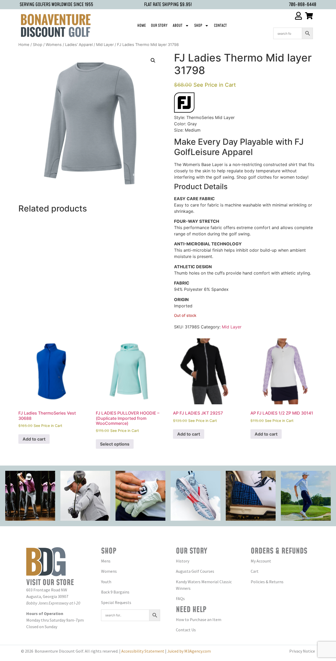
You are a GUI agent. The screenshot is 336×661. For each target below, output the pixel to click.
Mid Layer (105, 44)
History (182, 561)
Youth (106, 581)
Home (141, 25)
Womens (54, 44)
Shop (198, 25)
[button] (153, 60)
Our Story (159, 25)
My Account (261, 561)
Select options (114, 444)
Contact (220, 25)
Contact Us (186, 629)
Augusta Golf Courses (195, 571)
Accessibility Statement (142, 651)
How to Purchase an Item (198, 619)
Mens (106, 561)
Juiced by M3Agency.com (189, 651)
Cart (255, 571)
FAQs (180, 598)
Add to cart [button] (34, 439)
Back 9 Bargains (115, 592)
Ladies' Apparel (79, 44)
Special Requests (116, 602)
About (177, 25)
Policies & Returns (267, 581)
